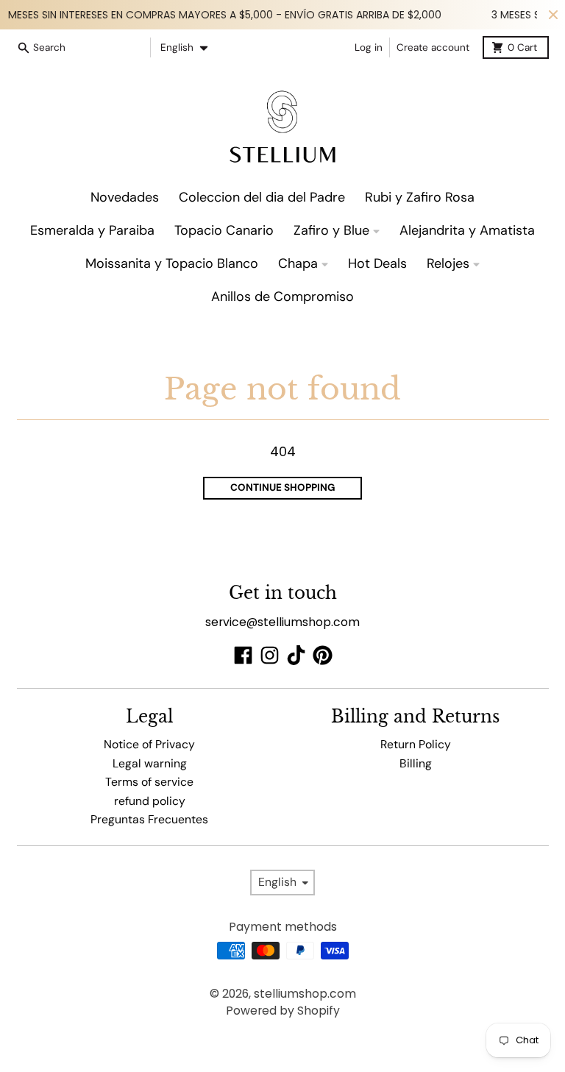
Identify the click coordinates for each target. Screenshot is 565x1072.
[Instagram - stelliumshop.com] (270, 655)
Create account (433, 47)
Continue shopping (282, 487)
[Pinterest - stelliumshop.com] (323, 655)
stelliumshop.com (305, 993)
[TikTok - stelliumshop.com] (296, 655)
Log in (369, 47)
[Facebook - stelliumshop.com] (243, 655)
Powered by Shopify (283, 1010)
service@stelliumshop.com (282, 622)
